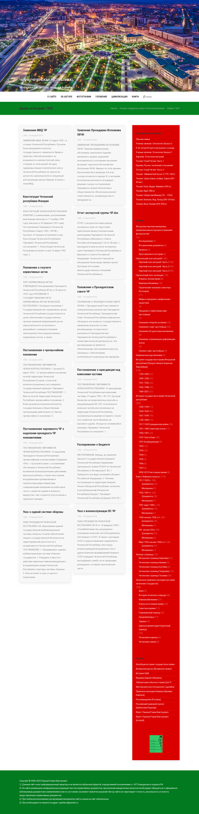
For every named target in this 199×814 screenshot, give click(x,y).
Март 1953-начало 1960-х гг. (152, 542)
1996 (141, 463)
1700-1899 (144, 374)
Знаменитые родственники (149, 355)
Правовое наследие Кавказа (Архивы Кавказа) (154, 693)
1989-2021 (144, 391)
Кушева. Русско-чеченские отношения (154, 165)
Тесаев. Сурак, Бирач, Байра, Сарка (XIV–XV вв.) (155, 180)
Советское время (147, 608)
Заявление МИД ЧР (35, 130)
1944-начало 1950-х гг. (150, 517)
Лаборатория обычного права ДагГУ (153, 682)
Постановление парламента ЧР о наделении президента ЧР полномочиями (43, 433)
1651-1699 (144, 415)
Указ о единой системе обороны (43, 512)
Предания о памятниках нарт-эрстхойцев (153, 313)
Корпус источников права (151, 604)
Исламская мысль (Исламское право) (154, 669)
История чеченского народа (152, 595)
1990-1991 (144, 433)
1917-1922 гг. (145, 480)
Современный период (149, 613)
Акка (141, 591)
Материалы (147, 488)
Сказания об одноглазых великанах (156, 331)
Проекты (143, 250)
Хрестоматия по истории (151, 254)
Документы (147, 484)
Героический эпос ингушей (149, 258)
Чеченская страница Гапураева (154, 571)
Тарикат (143, 621)
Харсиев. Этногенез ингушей (150, 156)
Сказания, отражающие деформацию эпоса (157, 341)
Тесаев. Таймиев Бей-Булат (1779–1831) (155, 174)
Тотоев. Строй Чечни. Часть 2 (150, 170)
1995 (141, 459)
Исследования (146, 241)
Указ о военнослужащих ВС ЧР (96, 511)
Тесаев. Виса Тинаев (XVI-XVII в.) (151, 204)
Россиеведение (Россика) (148, 699)
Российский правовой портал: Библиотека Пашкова (150, 706)
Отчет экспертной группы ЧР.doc (97, 213)
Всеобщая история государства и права (155, 664)
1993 (141, 450)
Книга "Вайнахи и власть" (148, 477)
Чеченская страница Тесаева (153, 575)
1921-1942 (144, 383)
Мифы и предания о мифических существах (154, 301)
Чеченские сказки (147, 642)
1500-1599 (144, 407)
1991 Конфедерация (149, 442)
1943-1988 (144, 387)
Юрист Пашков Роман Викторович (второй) (152, 718)
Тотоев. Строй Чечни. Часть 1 (150, 161)
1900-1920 (144, 378)
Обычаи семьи (143, 139)
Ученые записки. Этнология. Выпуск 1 (154, 152)
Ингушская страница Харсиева (154, 558)
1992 (25, 135)
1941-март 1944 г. (147, 505)
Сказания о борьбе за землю (153, 322)
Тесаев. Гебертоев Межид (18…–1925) (154, 195)
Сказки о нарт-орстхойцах (151, 351)
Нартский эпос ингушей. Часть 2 (154, 266)
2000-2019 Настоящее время (153, 472)
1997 (141, 468)
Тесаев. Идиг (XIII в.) (145, 191)
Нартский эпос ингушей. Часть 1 (154, 262)
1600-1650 (144, 411)
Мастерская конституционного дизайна (155, 687)
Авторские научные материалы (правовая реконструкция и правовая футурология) (154, 230)
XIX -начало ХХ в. (147, 530)
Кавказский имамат (148, 599)
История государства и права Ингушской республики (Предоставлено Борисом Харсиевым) (155, 363)
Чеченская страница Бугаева (153, 567)
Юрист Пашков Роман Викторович (152, 712)
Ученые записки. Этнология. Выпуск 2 (154, 143)
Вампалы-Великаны (148, 283)
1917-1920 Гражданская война (153, 424)
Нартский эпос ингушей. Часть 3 (154, 271)
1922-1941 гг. (145, 493)
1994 (141, 455)
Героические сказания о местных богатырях (155, 289)
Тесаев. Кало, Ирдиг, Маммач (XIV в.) (153, 186)
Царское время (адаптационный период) (154, 628)
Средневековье (146, 617)
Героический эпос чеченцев (149, 275)
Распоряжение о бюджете (93, 444)
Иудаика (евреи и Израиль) (149, 678)
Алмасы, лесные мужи (149, 279)
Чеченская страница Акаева (152, 562)
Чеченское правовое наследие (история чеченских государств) (155, 582)
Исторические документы (151, 245)
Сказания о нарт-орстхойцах (152, 327)
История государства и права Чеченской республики (155, 398)
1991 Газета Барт (147, 437)
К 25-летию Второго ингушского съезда (155, 148)
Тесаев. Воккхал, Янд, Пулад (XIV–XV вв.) (155, 199)
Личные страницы (144, 554)
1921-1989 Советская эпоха (152, 429)
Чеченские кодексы (148, 637)
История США (142, 673)
